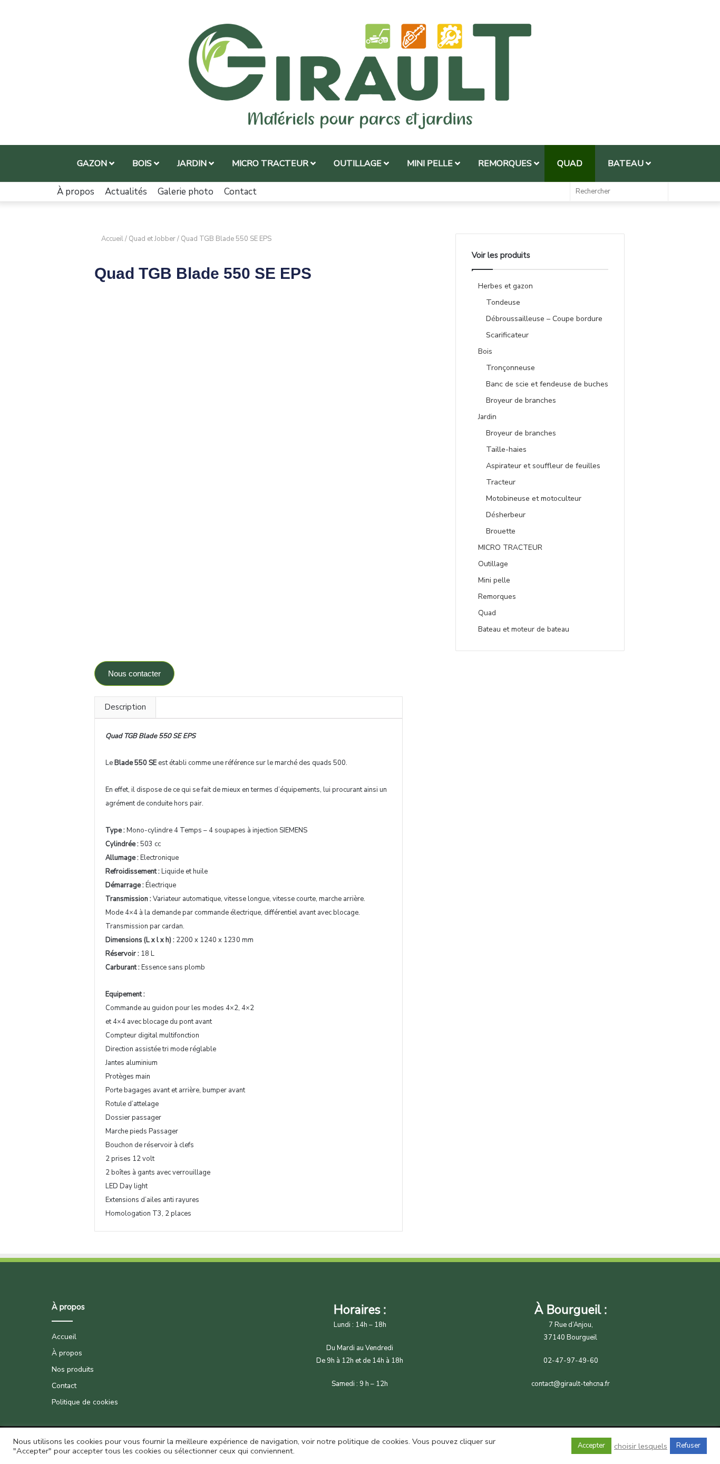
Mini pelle (494, 580)
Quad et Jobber (152, 239)
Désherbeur (506, 515)
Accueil (112, 239)
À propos (75, 192)
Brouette (500, 531)
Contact (240, 192)
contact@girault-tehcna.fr (570, 1384)
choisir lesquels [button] (640, 1446)
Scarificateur (507, 335)
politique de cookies (373, 1441)
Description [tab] (125, 707)
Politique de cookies (85, 1402)
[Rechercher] (657, 191)
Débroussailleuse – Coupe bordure (544, 319)
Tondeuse (503, 302)
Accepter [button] (591, 1445)
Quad (487, 613)
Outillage (493, 564)
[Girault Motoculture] (360, 76)
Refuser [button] (688, 1445)
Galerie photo (185, 192)
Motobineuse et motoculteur (533, 498)
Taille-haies (506, 449)
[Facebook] (557, 191)
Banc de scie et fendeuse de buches (547, 384)
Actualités (126, 192)
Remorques (497, 597)
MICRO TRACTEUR (510, 547)
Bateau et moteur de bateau (523, 629)
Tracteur (500, 482)
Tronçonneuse (510, 368)
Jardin (487, 417)
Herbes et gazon (505, 286)
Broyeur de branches (521, 400)
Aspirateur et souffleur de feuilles (543, 466)
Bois (485, 351)
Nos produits (73, 1369)
